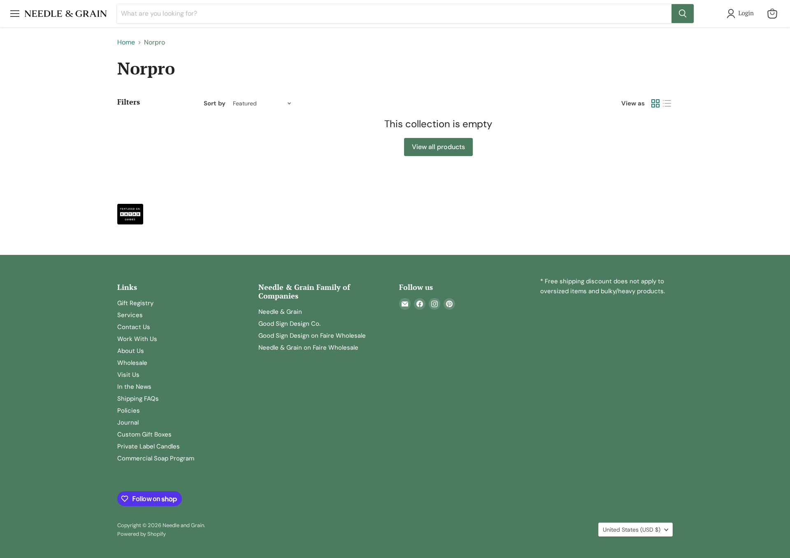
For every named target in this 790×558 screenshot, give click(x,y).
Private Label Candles (148, 446)
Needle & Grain (280, 312)
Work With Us (137, 339)
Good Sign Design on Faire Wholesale (312, 336)
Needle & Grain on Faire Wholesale (308, 347)
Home (126, 42)
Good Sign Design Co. (289, 324)
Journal (128, 422)
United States (631, 529)
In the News (134, 387)
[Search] (683, 13)
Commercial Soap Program (155, 458)
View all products (438, 146)
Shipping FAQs (138, 399)
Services (130, 315)
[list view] (667, 103)
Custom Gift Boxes (144, 434)
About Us (130, 351)
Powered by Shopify (141, 533)
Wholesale (132, 363)
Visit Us (128, 375)
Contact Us (133, 327)
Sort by (214, 103)
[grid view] (655, 103)
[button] (742, 14)
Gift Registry (135, 303)
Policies (128, 410)
